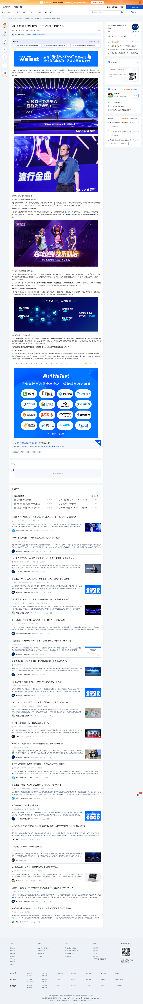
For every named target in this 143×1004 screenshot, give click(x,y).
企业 (15, 726)
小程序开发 (118, 986)
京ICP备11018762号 (87, 1000)
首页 (3, 12)
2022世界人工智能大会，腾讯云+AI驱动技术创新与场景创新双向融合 (41, 599)
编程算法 (44, 603)
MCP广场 (48, 12)
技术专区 (12, 964)
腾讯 (34, 452)
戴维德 (116, 94)
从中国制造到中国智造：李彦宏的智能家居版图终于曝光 (35, 867)
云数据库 (103, 973)
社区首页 (12, 18)
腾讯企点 (16, 788)
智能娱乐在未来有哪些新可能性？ (55, 45)
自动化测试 (36, 891)
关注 (136, 31)
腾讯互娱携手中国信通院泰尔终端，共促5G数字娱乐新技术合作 (38, 619)
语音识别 (44, 981)
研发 (40, 452)
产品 (22, 452)
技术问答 (12, 951)
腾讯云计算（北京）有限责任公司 (59, 1000)
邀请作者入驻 (41, 951)
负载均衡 (44, 986)
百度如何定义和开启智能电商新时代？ (28, 846)
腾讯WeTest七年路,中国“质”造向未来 (27, 805)
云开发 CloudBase (115, 135)
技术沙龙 (12, 953)
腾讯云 (23, 520)
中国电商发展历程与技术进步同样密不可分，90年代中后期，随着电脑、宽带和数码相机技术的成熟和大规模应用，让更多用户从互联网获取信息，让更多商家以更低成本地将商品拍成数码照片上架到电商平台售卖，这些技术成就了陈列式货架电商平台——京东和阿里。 (47, 855)
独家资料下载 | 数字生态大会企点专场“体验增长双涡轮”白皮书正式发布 (41, 908)
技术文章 (12, 948)
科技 (40, 726)
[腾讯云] (6, 7)
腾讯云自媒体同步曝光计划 (28, 443)
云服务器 (44, 973)
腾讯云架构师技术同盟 (71, 951)
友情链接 (95, 956)
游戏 (21, 562)
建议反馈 (115, 7)
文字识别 (73, 986)
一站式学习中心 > (134, 118)
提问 (135, 95)
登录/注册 (134, 7)
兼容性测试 (26, 356)
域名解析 (117, 973)
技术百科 (12, 961)
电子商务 (16, 850)
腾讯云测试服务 (22, 541)
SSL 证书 (30, 981)
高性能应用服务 (125, 143)
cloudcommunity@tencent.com (51, 446)
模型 (34, 520)
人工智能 (41, 70)
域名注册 (29, 973)
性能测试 (32, 809)
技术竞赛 (40, 956)
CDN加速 (74, 979)
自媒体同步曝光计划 (43, 948)
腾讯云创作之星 (69, 953)
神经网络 (27, 562)
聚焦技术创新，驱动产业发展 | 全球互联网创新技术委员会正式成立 (40, 661)
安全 (39, 809)
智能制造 (16, 768)
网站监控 (29, 987)
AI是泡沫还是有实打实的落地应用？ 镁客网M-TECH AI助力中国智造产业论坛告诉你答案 (49, 825)
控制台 (122, 7)
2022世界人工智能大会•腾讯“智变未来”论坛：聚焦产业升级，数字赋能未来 (43, 558)
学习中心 (12, 959)
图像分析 (103, 979)
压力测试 (27, 891)
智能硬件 (16, 871)
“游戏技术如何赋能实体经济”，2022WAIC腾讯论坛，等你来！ (37, 681)
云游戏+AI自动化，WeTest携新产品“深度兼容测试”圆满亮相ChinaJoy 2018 (43, 887)
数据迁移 (44, 987)
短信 (58, 986)
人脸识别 (29, 979)
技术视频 (12, 956)
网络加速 (88, 973)
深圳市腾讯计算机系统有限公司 (51, 998)
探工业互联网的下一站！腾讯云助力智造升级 (30, 722)
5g (14, 541)
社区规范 (95, 948)
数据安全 (29, 986)
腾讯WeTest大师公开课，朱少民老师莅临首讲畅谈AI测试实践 (37, 743)
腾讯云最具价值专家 (71, 948)
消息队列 (73, 973)
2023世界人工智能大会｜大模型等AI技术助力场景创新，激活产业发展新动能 (44, 517)
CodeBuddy (114, 126)
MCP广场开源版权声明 (99, 959)
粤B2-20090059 (76, 998)
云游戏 (16, 562)
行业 (28, 452)
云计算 (16, 912)
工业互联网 (28, 726)
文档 (108, 7)
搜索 (122, 12)
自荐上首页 (40, 953)
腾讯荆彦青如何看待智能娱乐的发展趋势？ (29, 45)
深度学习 (35, 562)
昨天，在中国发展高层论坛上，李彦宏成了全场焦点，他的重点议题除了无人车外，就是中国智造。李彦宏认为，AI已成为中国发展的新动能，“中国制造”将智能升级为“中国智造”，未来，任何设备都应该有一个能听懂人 (47, 875)
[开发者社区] (18, 7)
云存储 (29, 975)
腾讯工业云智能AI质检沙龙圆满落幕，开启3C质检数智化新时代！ (39, 764)
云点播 (88, 986)
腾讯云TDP (68, 956)
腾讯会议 (44, 979)
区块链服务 (60, 973)
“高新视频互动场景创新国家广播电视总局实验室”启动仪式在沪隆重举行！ (42, 640)
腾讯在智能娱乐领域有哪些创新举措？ (86, 45)
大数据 (102, 986)
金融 (38, 603)
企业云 (58, 979)
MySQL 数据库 (119, 979)
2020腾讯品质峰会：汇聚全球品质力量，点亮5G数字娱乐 (36, 537)
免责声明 (95, 951)
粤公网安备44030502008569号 (92, 998)
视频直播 (44, 975)
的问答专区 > (135, 89)
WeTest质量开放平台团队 (117, 25)
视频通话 (88, 979)
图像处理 (39, 706)
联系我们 (95, 953)
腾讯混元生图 (115, 143)
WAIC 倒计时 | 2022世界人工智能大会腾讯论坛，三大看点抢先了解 (40, 702)
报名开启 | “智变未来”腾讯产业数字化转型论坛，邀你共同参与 (37, 784)
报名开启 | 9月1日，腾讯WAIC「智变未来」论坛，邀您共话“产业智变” (41, 578)
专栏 (20, 18)
